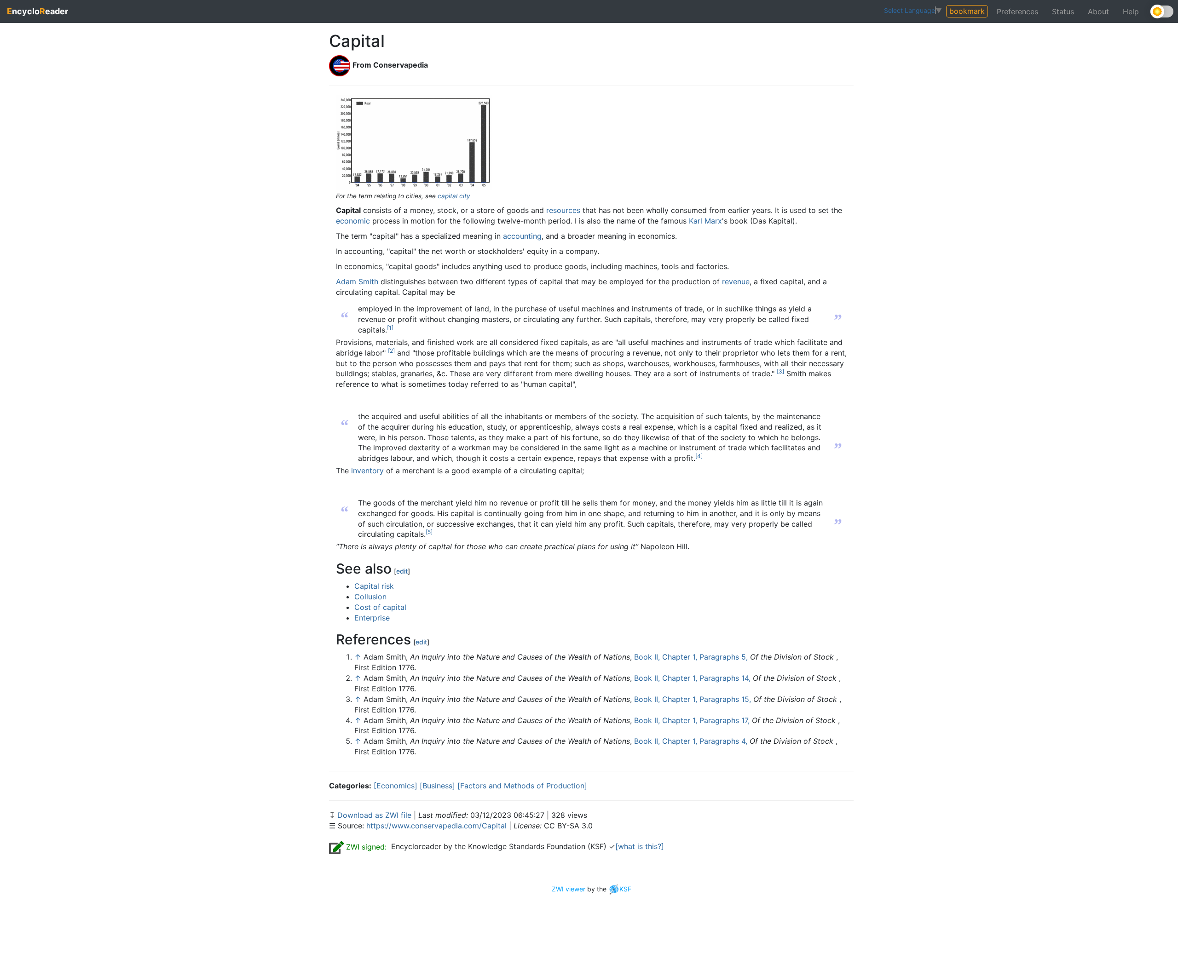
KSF (625, 889)
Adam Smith (357, 281)
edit (402, 571)
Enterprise (372, 617)
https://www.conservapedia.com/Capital (436, 825)
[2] (391, 350)
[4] (699, 456)
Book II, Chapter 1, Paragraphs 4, (690, 741)
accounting (522, 236)
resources (563, 210)
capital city (454, 196)
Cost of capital (380, 607)
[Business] (437, 785)
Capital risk (374, 586)
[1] (390, 327)
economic (353, 220)
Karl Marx (705, 220)
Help (1131, 11)
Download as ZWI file (375, 815)
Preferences (1017, 11)
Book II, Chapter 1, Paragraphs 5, (691, 656)
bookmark (967, 11)
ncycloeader (37, 11)
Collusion (370, 596)
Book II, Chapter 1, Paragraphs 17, (692, 720)
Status (1063, 11)
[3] (780, 371)
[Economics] (395, 785)
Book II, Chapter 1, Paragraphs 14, (692, 678)
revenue (736, 281)
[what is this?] (639, 846)
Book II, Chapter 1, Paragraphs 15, (692, 699)
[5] (429, 531)
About (1098, 11)
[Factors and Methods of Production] (522, 785)
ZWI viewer (568, 889)
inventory (367, 470)
